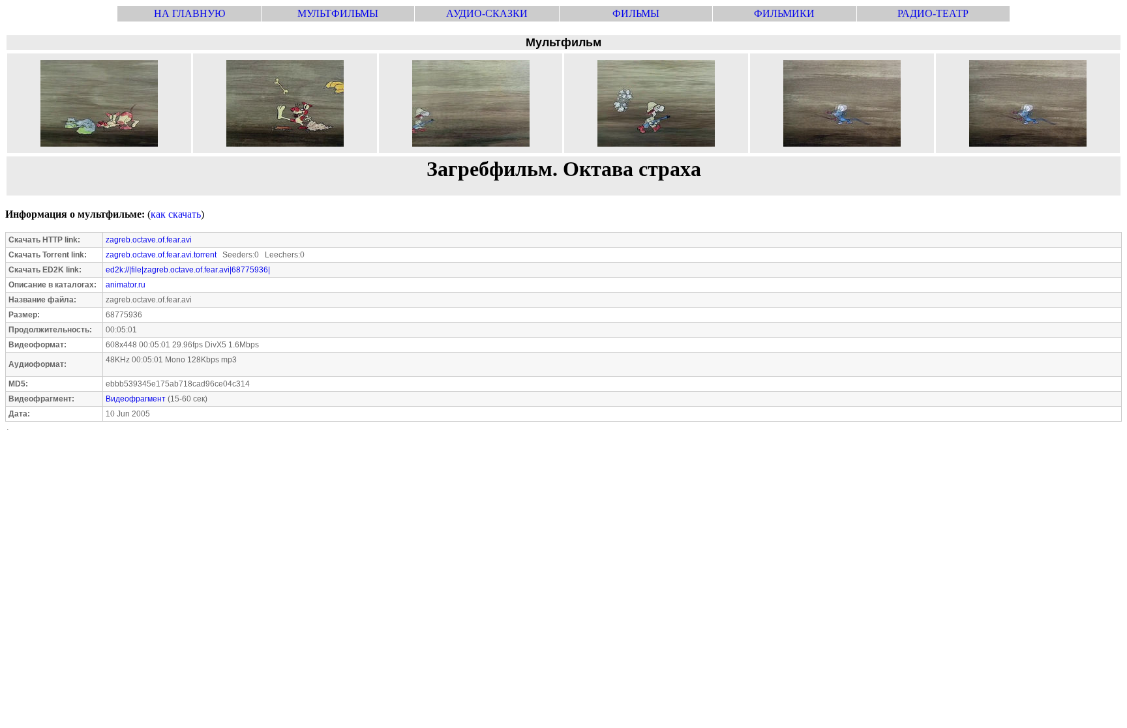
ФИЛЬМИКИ (784, 13)
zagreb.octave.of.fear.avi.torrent (161, 254)
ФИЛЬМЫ (635, 13)
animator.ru (125, 284)
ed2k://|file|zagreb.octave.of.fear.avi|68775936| (188, 269)
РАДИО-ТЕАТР (933, 13)
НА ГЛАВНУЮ (189, 13)
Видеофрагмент (136, 398)
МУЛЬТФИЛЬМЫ (337, 13)
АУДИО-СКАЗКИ (487, 13)
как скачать (176, 214)
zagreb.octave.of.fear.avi (149, 239)
